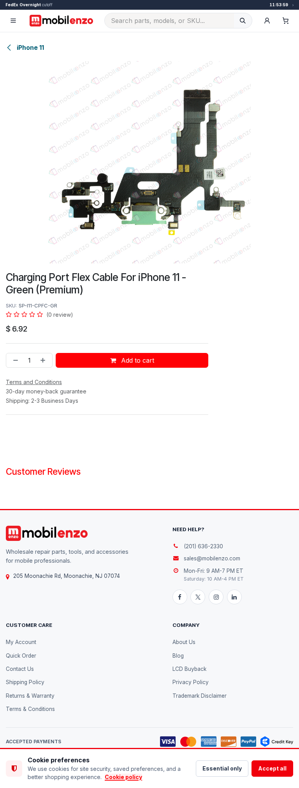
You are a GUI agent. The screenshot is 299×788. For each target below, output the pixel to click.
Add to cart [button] (136, 360)
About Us (183, 642)
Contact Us (20, 669)
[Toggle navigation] (13, 20)
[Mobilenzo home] (47, 533)
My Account (21, 642)
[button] (267, 20)
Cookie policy (123, 777)
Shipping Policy (25, 682)
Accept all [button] (272, 768)
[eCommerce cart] (286, 20)
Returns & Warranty (30, 696)
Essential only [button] (222, 768)
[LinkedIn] (234, 597)
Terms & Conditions (30, 709)
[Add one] (44, 360)
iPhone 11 (29, 47)
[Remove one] (14, 360)
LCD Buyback (189, 669)
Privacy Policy (190, 682)
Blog (178, 656)
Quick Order (21, 656)
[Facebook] (179, 597)
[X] (197, 597)
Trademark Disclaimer (199, 696)
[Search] (243, 20)
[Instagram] (216, 597)
